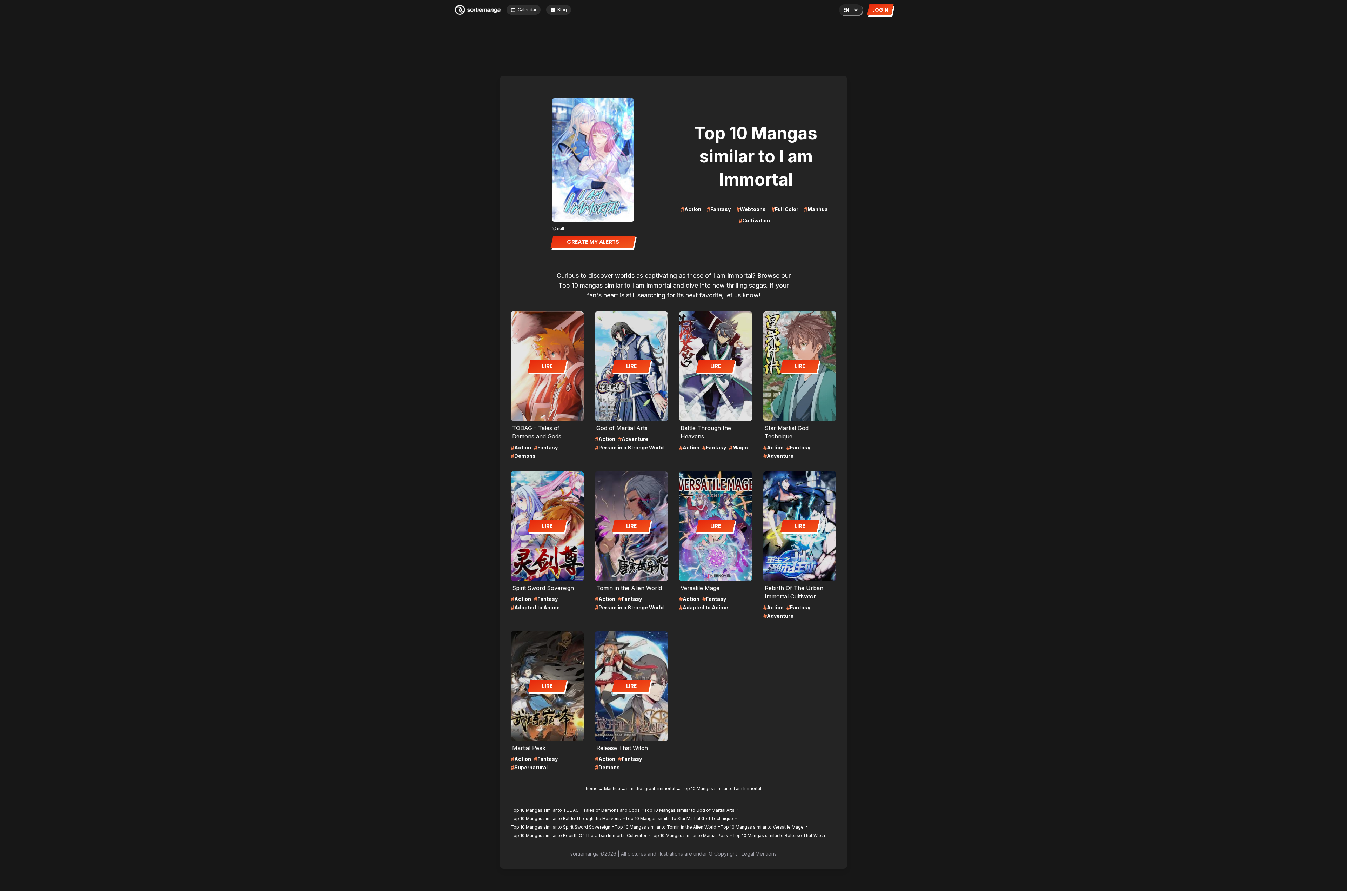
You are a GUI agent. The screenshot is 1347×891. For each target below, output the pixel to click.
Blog (562, 9)
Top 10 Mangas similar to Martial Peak (689, 835)
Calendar (527, 9)
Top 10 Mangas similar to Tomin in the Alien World (665, 827)
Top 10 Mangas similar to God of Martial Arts (689, 810)
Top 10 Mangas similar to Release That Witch (778, 835)
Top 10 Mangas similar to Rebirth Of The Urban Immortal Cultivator (578, 835)
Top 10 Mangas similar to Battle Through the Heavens (566, 818)
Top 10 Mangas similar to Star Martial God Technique (679, 818)
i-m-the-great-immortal (650, 788)
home (592, 788)
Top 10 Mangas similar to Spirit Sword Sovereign (560, 827)
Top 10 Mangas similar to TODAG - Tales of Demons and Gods (575, 810)
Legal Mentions (759, 854)
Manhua (612, 788)
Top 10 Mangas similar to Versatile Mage (762, 827)
